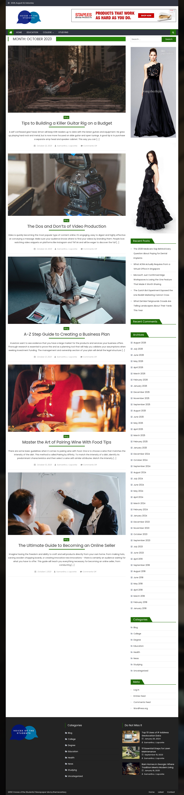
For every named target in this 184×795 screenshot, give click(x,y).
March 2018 (139, 596)
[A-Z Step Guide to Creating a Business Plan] (67, 290)
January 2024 (140, 515)
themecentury (59, 792)
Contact (171, 792)
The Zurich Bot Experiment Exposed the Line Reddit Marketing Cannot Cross (153, 292)
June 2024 (139, 484)
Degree (137, 639)
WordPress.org (141, 708)
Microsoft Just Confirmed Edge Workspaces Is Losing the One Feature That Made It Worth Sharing (153, 280)
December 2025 (142, 392)
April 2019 (138, 558)
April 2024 (138, 497)
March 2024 (139, 503)
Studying (63, 32)
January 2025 (140, 447)
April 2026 (138, 367)
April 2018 (138, 589)
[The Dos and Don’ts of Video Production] (67, 184)
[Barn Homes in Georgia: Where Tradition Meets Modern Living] (131, 768)
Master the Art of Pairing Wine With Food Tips (66, 442)
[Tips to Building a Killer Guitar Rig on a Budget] (67, 79)
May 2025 (138, 423)
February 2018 (140, 602)
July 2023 (138, 546)
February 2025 (141, 441)
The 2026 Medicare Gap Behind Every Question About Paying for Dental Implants (152, 253)
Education (32, 32)
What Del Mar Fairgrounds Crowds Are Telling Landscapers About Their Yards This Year (153, 306)
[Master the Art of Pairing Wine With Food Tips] (67, 398)
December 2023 (142, 521)
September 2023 (142, 540)
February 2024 (141, 509)
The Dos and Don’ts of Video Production (66, 226)
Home (19, 32)
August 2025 (140, 410)
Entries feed (139, 696)
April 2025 (138, 429)
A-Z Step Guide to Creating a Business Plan (67, 334)
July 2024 (138, 478)
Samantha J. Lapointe (67, 145)
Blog (66, 117)
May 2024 (138, 491)
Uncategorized (141, 670)
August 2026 (140, 342)
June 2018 (138, 577)
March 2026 (139, 373)
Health (137, 652)
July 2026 (138, 348)
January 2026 (140, 385)
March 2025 (139, 435)
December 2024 (142, 453)
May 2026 (138, 361)
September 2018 (142, 565)
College (47, 32)
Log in (136, 689)
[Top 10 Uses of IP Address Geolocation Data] (131, 737)
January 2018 (140, 608)
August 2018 (139, 571)
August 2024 (140, 472)
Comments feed (142, 702)
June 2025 (139, 416)
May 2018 (138, 583)
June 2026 (139, 355)
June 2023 (139, 552)
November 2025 (141, 398)
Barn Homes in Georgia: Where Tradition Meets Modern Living (158, 766)
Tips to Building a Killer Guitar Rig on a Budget (67, 123)
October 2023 (140, 534)
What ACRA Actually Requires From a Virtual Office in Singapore (152, 266)
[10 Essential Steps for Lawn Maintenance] (131, 753)
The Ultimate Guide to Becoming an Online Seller (66, 545)
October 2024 (141, 460)
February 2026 (141, 379)
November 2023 (141, 528)
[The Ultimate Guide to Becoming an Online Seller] (67, 503)
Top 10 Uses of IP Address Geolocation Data (155, 734)
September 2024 (142, 466)
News (136, 658)
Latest (161, 792)
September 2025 (142, 404)
